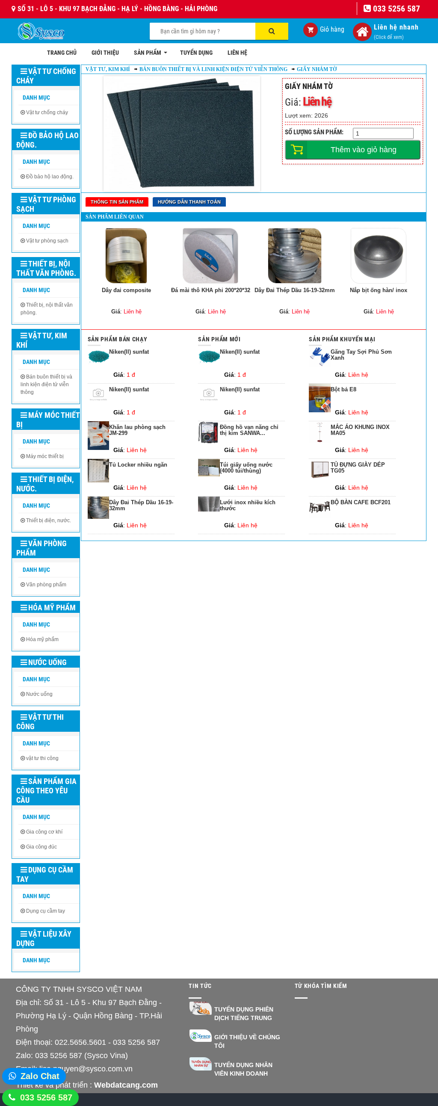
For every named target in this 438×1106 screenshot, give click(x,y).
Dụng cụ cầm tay (44, 874)
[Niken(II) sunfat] (99, 365)
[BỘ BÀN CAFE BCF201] (320, 515)
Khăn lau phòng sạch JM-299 (137, 430)
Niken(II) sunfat (129, 352)
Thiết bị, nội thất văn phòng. (46, 268)
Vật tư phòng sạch (46, 204)
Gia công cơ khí (44, 832)
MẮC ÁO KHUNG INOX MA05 (360, 430)
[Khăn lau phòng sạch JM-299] (99, 447)
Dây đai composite (126, 290)
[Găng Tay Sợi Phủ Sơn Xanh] (320, 364)
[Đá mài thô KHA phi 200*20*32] (210, 256)
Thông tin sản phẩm (117, 201)
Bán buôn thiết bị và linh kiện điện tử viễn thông (46, 384)
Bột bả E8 (343, 390)
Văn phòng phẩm (41, 548)
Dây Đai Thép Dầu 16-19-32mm (295, 290)
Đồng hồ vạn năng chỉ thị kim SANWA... (249, 430)
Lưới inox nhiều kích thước (247, 506)
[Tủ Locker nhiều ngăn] (99, 480)
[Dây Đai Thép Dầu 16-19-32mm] (295, 256)
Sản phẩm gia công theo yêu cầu (46, 790)
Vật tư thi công (40, 722)
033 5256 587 (46, 1097)
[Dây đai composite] (127, 256)
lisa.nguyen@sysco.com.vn (86, 1069)
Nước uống (47, 662)
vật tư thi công (42, 758)
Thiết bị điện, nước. (45, 484)
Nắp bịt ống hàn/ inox (378, 290)
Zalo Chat (40, 1076)
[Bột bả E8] (320, 410)
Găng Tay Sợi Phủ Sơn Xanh (361, 355)
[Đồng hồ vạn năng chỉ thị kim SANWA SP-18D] (209, 442)
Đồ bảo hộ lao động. (47, 140)
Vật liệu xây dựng (43, 938)
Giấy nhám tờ (317, 69)
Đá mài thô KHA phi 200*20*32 (210, 290)
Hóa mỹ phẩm (52, 607)
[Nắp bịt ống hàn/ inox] (378, 256)
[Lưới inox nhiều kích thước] (209, 509)
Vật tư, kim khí (41, 340)
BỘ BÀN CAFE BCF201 (361, 503)
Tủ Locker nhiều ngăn (138, 465)
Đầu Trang (407, 1074)
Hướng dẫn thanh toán (189, 201)
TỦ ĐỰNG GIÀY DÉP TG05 (358, 468)
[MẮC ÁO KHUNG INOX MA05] (320, 440)
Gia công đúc (41, 847)
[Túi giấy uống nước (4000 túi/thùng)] (209, 474)
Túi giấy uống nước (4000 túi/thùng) (246, 468)
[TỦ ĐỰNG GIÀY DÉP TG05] (320, 478)
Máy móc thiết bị (48, 420)
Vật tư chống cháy (46, 76)
